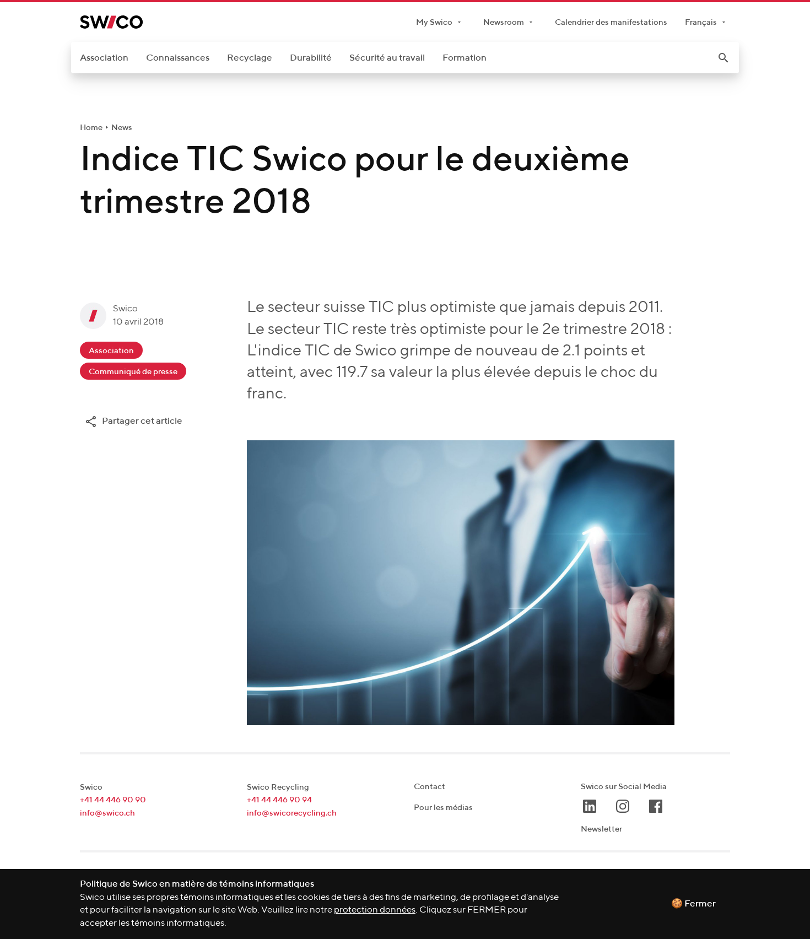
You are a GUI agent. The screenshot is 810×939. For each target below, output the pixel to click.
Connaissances (177, 58)
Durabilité (311, 58)
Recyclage (249, 58)
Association (104, 58)
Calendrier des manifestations (611, 22)
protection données (374, 910)
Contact (429, 786)
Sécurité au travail (387, 58)
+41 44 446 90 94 (279, 800)
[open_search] (723, 57)
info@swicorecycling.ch (292, 813)
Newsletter (601, 829)
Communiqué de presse (133, 372)
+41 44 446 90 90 (113, 800)
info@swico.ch (107, 813)
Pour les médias (443, 807)
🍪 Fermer (693, 904)
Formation (464, 58)
